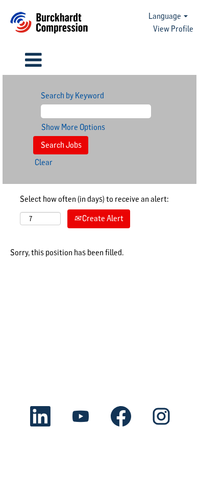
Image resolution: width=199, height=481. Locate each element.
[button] (33, 60)
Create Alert (102, 218)
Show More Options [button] (73, 127)
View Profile (173, 29)
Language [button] (165, 16)
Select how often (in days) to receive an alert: (94, 199)
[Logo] (49, 22)
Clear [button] (44, 162)
